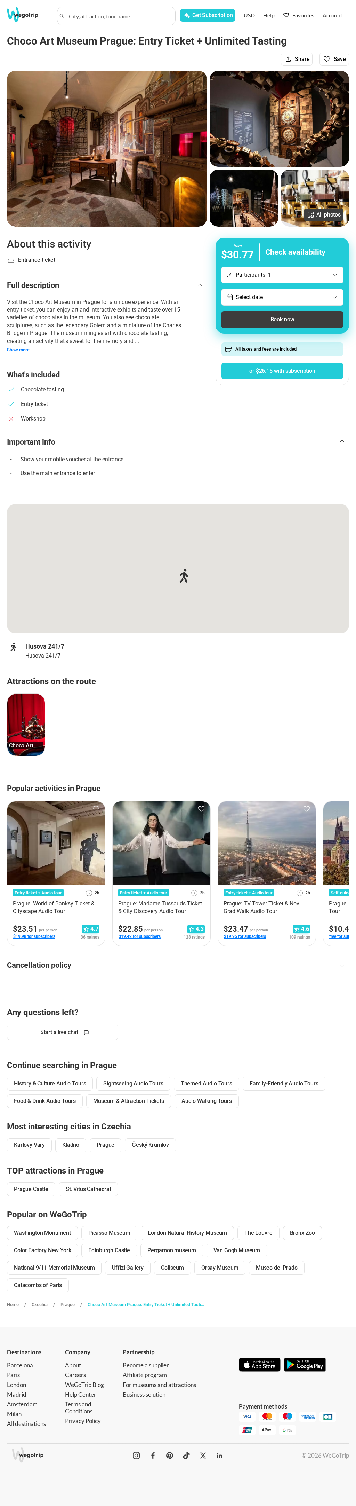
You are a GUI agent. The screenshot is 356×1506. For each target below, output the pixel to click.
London (16, 1384)
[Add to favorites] (96, 809)
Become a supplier (146, 1365)
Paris (13, 1375)
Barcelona (20, 1365)
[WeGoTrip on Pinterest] (169, 1455)
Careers (75, 1375)
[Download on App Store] (260, 1365)
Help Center (80, 1394)
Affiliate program (145, 1375)
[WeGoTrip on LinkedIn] (219, 1455)
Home (13, 1304)
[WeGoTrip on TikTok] (186, 1455)
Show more (18, 349)
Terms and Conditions (78, 1408)
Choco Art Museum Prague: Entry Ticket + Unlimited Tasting (146, 1304)
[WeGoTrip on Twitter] (203, 1455)
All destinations (26, 1423)
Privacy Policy (83, 1421)
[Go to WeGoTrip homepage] (27, 14)
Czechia (40, 1304)
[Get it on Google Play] (305, 1365)
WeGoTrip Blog (84, 1384)
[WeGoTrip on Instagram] (136, 1455)
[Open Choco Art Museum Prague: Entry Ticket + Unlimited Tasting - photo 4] (315, 198)
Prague (67, 1304)
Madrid (16, 1394)
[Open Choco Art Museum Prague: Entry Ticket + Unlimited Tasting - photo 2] (279, 119)
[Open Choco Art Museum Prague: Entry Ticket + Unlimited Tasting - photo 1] (107, 149)
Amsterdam (22, 1404)
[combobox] (119, 16)
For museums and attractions (159, 1384)
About (73, 1365)
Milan (14, 1414)
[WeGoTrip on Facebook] (153, 1455)
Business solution (144, 1394)
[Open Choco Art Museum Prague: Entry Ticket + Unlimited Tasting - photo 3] (244, 198)
